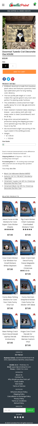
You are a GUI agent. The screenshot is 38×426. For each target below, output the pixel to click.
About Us (19, 375)
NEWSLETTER (19, 406)
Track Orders (19, 382)
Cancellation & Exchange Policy (19, 396)
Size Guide (19, 384)
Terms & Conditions (19, 401)
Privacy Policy (19, 399)
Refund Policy (19, 403)
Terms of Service (19, 386)
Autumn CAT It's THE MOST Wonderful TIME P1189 (18, 177)
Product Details (8, 84)
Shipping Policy (19, 394)
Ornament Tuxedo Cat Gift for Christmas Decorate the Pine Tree (19, 182)
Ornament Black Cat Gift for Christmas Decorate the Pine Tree (18, 187)
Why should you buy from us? (19, 379)
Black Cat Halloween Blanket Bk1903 (17, 174)
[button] (9, 229)
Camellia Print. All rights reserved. (21, 423)
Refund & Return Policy (19, 392)
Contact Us (19, 377)
